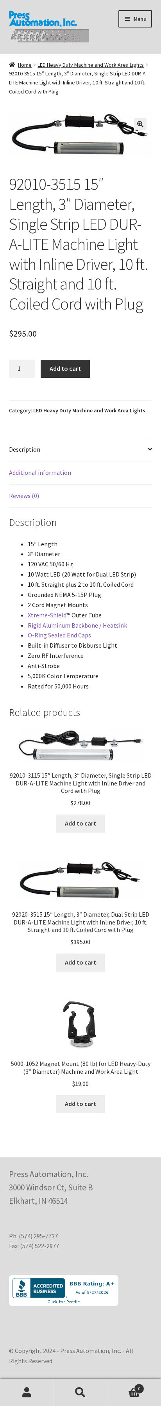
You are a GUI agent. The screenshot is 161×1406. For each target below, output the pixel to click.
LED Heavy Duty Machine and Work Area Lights (91, 64)
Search (80, 1392)
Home (25, 64)
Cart (124, 1385)
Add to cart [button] (80, 823)
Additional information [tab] (40, 472)
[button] (140, 124)
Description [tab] (24, 449)
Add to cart (65, 368)
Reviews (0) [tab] (24, 496)
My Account (27, 1392)
